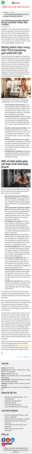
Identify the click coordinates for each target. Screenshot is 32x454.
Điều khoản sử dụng (10, 403)
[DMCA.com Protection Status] (6, 443)
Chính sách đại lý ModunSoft (13, 401)
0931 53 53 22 (12, 370)
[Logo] (16, 3)
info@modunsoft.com (11, 374)
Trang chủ (5, 12)
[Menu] (3, 2)
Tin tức (12, 12)
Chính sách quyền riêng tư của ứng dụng (16, 406)
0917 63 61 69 (10, 368)
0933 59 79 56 (22, 370)
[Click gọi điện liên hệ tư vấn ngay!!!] (3, 444)
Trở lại (20, 357)
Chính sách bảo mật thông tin (13, 405)
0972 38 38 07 (11, 372)
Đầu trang (28, 357)
